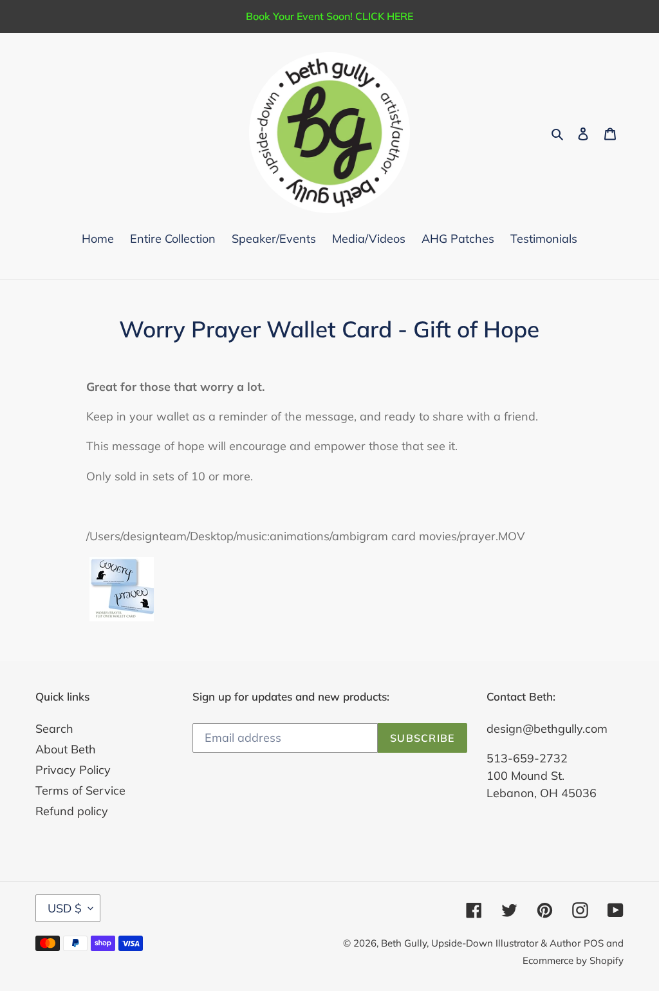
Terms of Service (80, 790)
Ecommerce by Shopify (573, 960)
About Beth (65, 749)
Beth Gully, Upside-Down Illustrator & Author (480, 943)
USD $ (65, 908)
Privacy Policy (73, 769)
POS (594, 943)
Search (54, 728)
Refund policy (71, 811)
